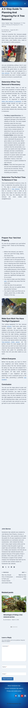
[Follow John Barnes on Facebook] (3, 567)
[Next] (24, 610)
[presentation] (14, 603)
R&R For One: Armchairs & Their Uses (21, 576)
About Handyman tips (14, 685)
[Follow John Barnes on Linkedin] (11, 567)
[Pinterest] (22, 696)
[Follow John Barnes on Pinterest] (14, 567)
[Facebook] (16, 696)
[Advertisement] (14, 218)
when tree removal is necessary (11, 101)
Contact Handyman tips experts (14, 688)
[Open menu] (25, 4)
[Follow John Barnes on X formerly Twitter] (6, 567)
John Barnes (8, 619)
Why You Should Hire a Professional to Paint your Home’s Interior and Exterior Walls (7, 577)
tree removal (5, 73)
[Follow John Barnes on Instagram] (8, 567)
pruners (9, 326)
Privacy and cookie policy (14, 691)
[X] (19, 696)
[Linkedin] (25, 696)
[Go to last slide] (4, 610)
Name (4, 667)
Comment (5, 646)
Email (4, 674)
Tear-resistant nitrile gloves (11, 342)
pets (5, 281)
